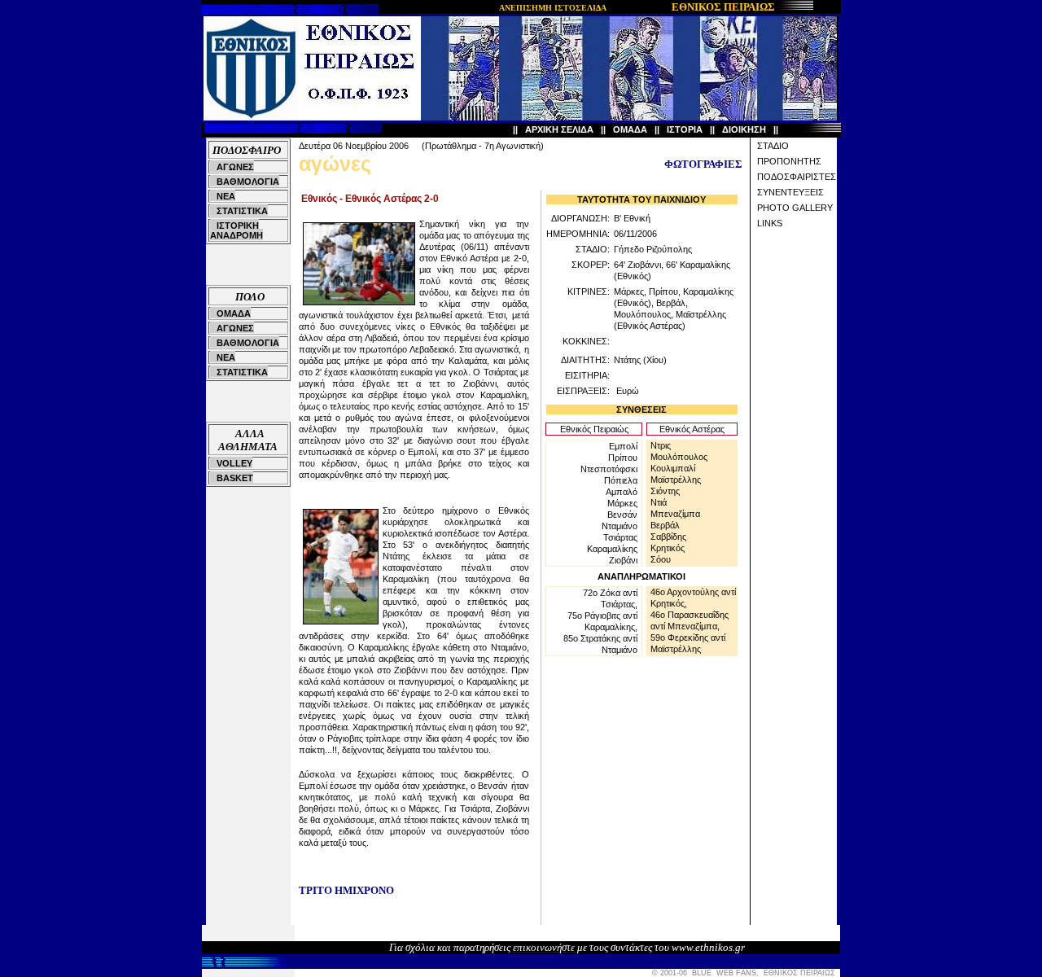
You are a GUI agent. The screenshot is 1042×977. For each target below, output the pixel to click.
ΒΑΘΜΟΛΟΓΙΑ (248, 181)
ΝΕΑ (226, 196)
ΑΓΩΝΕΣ (235, 167)
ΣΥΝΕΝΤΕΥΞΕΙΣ (790, 192)
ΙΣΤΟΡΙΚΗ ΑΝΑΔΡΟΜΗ (236, 230)
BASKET (235, 478)
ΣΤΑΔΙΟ (773, 146)
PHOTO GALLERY (795, 207)
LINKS (769, 223)
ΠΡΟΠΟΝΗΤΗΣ (789, 161)
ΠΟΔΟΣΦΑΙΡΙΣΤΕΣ (796, 177)
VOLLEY (234, 463)
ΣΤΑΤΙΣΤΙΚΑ (242, 211)
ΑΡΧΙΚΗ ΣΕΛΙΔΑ (559, 129)
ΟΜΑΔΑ (630, 129)
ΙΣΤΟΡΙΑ (684, 129)
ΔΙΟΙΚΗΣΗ (744, 129)
